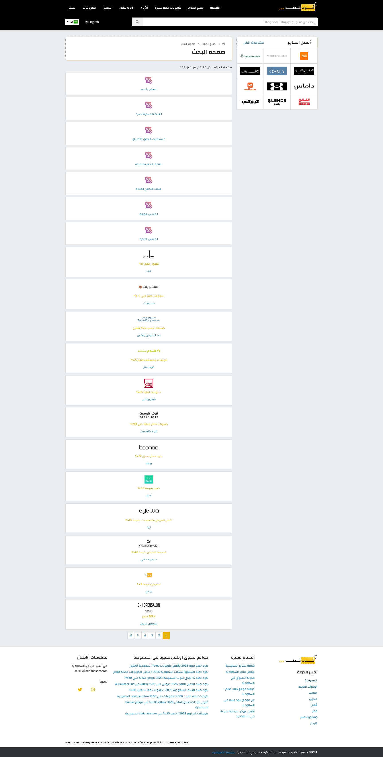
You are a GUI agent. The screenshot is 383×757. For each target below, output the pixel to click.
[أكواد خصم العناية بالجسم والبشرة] (149, 105)
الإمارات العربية (308, 686)
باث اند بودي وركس (148, 335)
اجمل (149, 495)
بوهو (149, 463)
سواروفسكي (149, 559)
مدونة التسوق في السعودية (243, 680)
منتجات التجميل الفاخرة (149, 188)
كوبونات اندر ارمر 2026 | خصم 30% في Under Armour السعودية (166, 713)
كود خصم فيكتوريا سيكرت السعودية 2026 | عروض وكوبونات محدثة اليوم (160, 672)
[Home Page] (298, 6)
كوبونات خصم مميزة (167, 7)
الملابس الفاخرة (149, 239)
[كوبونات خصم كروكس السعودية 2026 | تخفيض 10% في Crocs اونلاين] (250, 101)
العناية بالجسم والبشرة (149, 113)
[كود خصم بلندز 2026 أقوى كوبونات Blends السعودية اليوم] (277, 101)
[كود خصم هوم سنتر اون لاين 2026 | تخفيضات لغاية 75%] (149, 351)
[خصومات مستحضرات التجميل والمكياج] (149, 130)
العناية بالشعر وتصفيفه (148, 164)
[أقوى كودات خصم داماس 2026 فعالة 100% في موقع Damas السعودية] (304, 86)
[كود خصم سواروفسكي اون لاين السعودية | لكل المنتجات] (149, 543)
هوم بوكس (149, 399)
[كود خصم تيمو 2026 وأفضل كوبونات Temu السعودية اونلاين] (304, 56)
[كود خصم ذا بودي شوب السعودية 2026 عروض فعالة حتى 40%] (250, 56)
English (93, 22)
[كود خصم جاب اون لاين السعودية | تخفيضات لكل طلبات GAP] (149, 255)
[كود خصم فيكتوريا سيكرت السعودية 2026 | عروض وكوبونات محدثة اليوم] (277, 56)
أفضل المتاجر (299, 42)
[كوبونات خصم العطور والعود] (149, 80)
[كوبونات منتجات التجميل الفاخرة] (149, 180)
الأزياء (144, 7)
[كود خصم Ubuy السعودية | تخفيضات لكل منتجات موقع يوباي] (149, 575)
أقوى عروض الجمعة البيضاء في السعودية (237, 714)
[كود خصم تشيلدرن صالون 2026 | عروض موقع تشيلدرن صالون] (149, 607)
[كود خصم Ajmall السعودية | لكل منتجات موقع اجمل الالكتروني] (149, 479)
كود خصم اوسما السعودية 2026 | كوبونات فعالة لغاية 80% (168, 690)
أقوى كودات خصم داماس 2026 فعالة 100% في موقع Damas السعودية (166, 705)
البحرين (313, 699)
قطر (315, 711)
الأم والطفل (126, 7)
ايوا (149, 527)
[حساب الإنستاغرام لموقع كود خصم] (93, 689)
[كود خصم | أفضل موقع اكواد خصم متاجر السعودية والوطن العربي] (223, 43)
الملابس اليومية (149, 213)
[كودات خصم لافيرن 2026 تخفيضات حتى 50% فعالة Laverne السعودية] (250, 71)
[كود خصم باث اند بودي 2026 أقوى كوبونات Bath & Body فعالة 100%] (149, 319)
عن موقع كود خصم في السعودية (239, 703)
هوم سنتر (148, 367)
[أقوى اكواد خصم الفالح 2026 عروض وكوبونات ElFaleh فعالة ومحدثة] (304, 101)
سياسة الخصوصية (223, 752)
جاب (149, 270)
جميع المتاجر (195, 7)
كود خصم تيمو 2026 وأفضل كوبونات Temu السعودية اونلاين (169, 665)
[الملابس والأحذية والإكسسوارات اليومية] (149, 204)
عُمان (314, 705)
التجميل (107, 7)
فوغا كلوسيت (149, 431)
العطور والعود (149, 89)
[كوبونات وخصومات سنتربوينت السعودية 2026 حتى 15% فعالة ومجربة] (149, 286)
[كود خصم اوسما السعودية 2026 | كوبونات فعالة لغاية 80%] (277, 71)
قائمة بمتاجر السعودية (240, 665)
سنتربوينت (149, 303)
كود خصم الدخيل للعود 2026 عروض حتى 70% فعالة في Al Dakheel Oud (161, 684)
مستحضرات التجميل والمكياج (149, 139)
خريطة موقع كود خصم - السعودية (239, 692)
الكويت (313, 692)
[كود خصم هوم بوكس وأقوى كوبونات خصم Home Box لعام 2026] (149, 383)
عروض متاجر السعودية (240, 672)
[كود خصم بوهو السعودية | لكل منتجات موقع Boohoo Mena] (149, 447)
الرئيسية (215, 7)
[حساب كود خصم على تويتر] (80, 689)
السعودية (311, 680)
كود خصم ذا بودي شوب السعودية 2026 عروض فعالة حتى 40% (166, 678)
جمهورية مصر (309, 717)
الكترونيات (89, 7)
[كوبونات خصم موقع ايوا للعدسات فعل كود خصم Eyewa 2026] (149, 511)
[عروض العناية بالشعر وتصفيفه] (149, 155)
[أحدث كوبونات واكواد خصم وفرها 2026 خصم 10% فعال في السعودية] (250, 86)
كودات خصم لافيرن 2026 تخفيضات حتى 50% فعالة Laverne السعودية (162, 696)
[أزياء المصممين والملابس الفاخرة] (149, 230)
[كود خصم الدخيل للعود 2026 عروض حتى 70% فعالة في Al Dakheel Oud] (304, 71)
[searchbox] (230, 22)
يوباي (149, 591)
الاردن (314, 723)
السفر (72, 7)
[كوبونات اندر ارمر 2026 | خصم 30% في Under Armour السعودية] (277, 86)
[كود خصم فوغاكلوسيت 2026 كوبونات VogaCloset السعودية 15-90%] (149, 415)
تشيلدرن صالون (148, 623)
